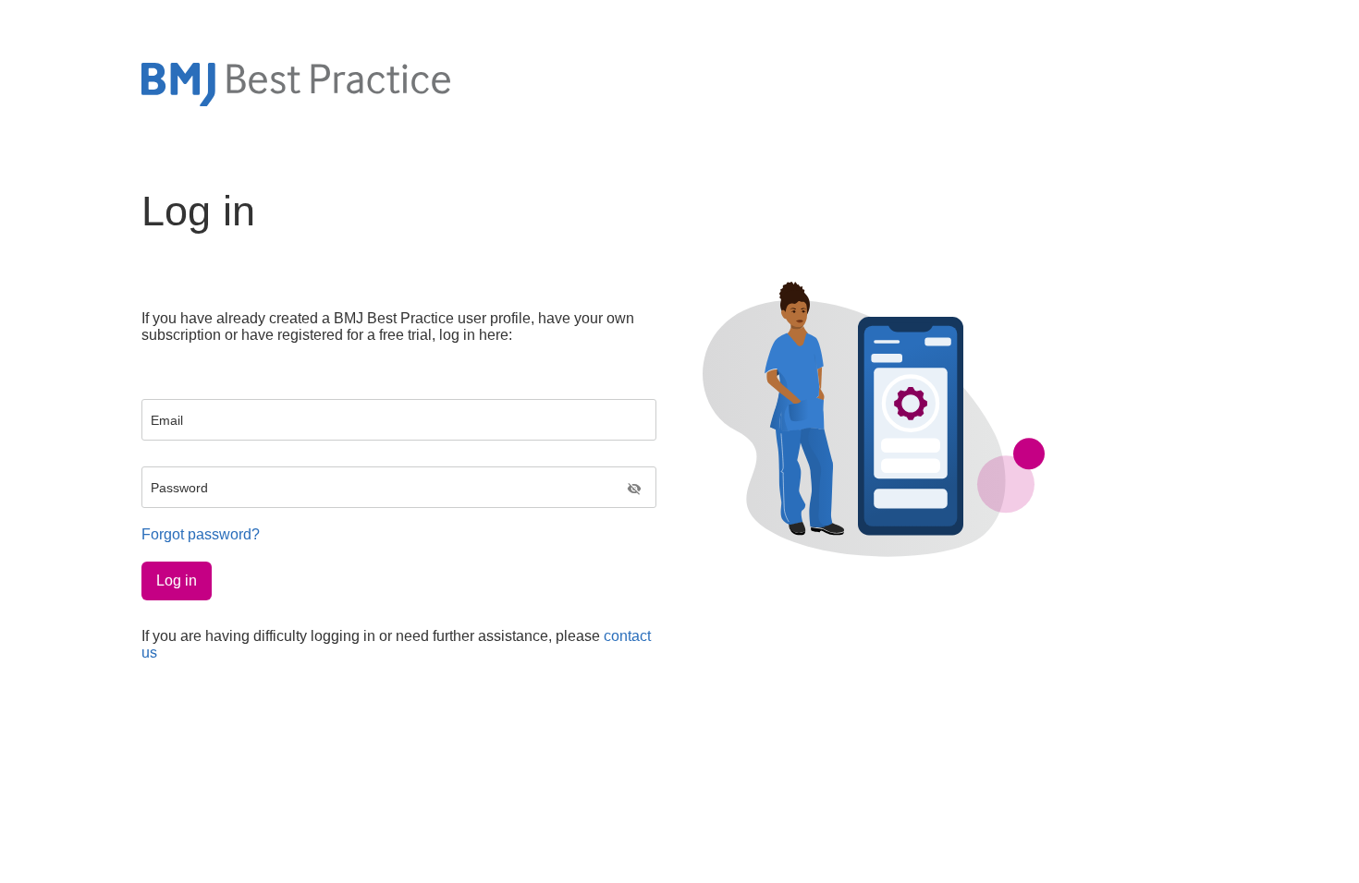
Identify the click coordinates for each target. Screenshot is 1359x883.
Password (179, 487)
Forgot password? (200, 534)
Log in (176, 580)
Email (167, 420)
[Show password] (634, 490)
